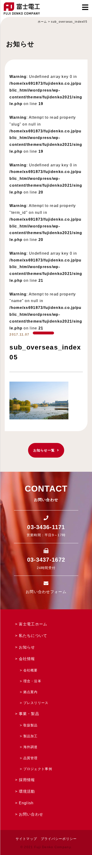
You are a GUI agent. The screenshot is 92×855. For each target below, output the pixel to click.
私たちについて (33, 636)
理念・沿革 (32, 681)
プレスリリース (36, 703)
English (26, 803)
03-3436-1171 (46, 527)
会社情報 (27, 659)
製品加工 (30, 736)
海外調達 (30, 747)
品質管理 (30, 758)
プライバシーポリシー (59, 839)
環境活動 (27, 791)
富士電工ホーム (33, 624)
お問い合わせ (31, 814)
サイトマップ (26, 839)
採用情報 (27, 780)
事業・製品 (29, 714)
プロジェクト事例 (37, 769)
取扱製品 (30, 725)
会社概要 (30, 670)
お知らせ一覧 (44, 450)
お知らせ (27, 647)
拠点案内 (30, 692)
